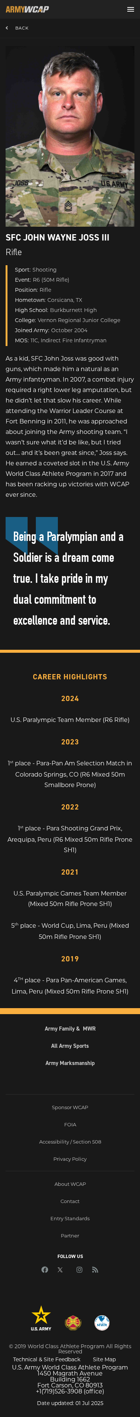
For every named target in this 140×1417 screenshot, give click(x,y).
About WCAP (70, 1184)
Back (22, 28)
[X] (62, 1270)
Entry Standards (70, 1218)
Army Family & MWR (70, 1028)
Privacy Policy (70, 1159)
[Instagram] (79, 1270)
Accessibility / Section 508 (70, 1142)
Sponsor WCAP (70, 1107)
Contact (70, 1201)
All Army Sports (70, 1046)
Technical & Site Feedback (46, 1359)
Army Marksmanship (70, 1063)
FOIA (70, 1124)
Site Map (104, 1359)
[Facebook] (44, 1270)
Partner (70, 1236)
